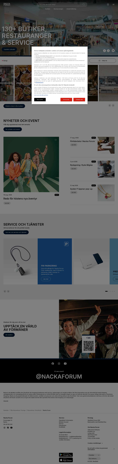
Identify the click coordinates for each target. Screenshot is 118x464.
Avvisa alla (66, 99)
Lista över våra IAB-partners (41, 95)
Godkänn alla (79, 99)
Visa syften (40, 99)
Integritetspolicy (39, 82)
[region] (60, 75)
